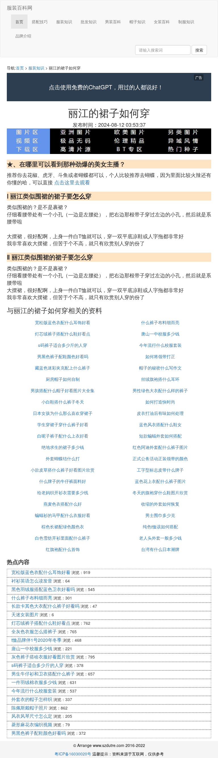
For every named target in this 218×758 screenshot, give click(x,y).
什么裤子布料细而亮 (160, 322)
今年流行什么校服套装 (160, 345)
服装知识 (64, 21)
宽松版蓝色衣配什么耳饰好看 (62, 322)
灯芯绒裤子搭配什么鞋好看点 (62, 334)
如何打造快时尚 (160, 402)
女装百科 (162, 21)
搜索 (199, 50)
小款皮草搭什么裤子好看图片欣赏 (63, 470)
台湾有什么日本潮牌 (160, 549)
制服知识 (186, 21)
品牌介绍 (23, 36)
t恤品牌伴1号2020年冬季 (36, 640)
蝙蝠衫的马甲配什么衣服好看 (62, 515)
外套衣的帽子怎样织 (31, 699)
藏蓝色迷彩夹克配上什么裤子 (62, 368)
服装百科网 (19, 7)
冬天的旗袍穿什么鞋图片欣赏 (160, 492)
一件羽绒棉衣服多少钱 (34, 682)
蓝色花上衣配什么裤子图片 (160, 481)
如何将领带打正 (160, 356)
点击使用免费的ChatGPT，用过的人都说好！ (106, 87)
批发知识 (89, 21)
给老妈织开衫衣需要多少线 (62, 492)
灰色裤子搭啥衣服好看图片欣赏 (43, 656)
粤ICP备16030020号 (72, 754)
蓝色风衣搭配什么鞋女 (160, 424)
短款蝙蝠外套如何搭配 (160, 436)
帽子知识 (137, 21)
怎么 (79, 195)
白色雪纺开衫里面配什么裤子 (62, 538)
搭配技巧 (40, 21)
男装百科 (113, 21)
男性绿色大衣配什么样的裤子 (160, 390)
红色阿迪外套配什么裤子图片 (160, 447)
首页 (19, 21)
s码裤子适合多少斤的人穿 (62, 345)
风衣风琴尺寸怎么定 (31, 716)
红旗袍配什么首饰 (63, 549)
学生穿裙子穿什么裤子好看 (62, 424)
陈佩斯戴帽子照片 (29, 707)
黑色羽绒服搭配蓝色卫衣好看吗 (43, 589)
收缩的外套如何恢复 (160, 504)
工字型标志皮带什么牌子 (160, 470)
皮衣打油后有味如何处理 (160, 413)
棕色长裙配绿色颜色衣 (62, 526)
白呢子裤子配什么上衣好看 (62, 436)
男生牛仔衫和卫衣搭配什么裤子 (43, 673)
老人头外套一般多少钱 (160, 538)
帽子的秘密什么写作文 (160, 368)
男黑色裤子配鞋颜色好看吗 (62, 356)
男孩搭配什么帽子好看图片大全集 (63, 390)
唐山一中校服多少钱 (160, 334)
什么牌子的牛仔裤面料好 (62, 481)
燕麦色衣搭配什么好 (62, 504)
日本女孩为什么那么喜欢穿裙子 (63, 413)
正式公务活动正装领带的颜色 (160, 458)
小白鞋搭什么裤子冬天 (62, 402)
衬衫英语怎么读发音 (31, 580)
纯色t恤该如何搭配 (160, 526)
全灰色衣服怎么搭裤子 (34, 631)
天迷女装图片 (25, 614)
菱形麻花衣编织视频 (31, 724)
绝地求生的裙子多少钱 (62, 447)
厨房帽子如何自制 (63, 379)
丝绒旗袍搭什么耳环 (160, 379)
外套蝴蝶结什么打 (63, 458)
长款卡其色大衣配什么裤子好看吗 (45, 606)
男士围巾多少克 (160, 515)
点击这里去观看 (72, 182)
